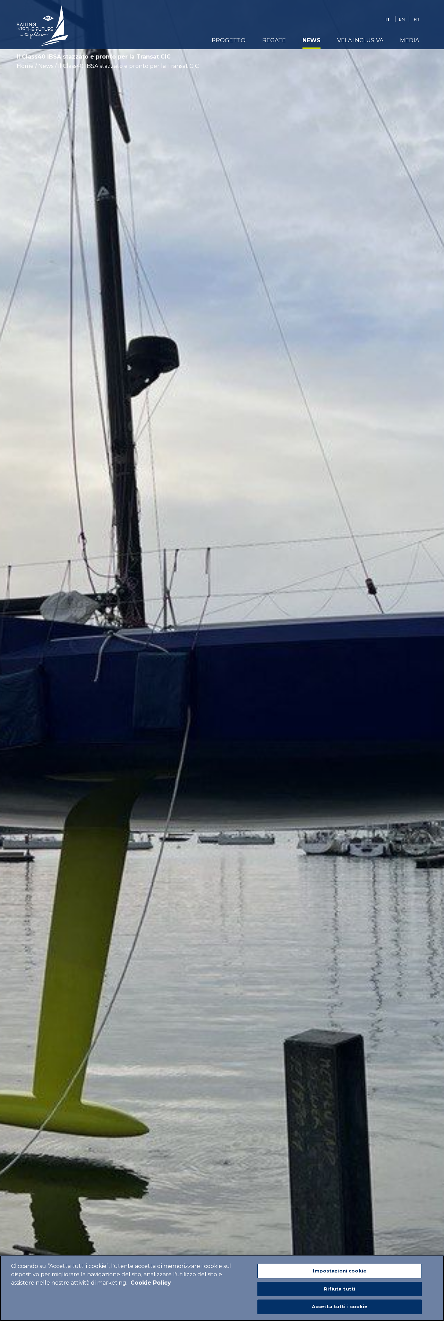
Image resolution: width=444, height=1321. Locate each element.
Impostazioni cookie (339, 1271)
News (311, 40)
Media (409, 40)
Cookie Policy (150, 1282)
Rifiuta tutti (339, 1289)
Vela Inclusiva (360, 40)
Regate (274, 40)
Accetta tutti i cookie (340, 1306)
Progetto (229, 40)
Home (25, 66)
